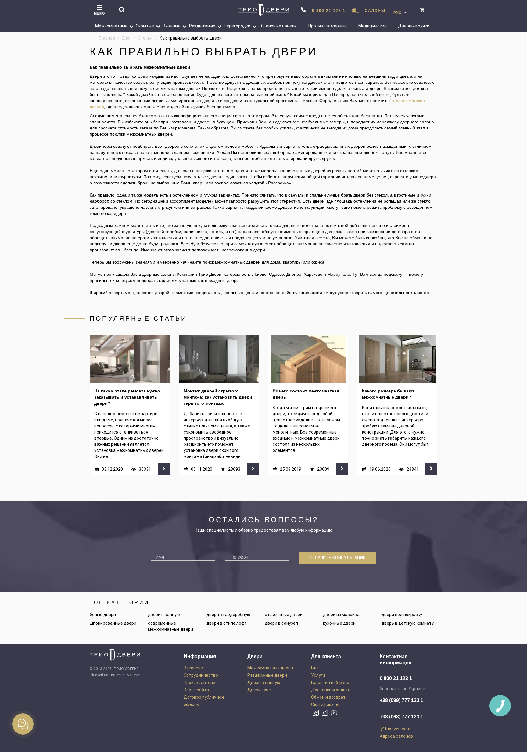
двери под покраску (402, 614)
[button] (129, 26)
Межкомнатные (111, 25)
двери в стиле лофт (226, 623)
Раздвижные (202, 25)
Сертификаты (325, 704)
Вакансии (193, 667)
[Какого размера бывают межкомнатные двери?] (397, 359)
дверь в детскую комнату (408, 623)
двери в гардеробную (228, 614)
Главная (107, 38)
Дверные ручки (413, 25)
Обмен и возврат (328, 697)
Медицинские (372, 25)
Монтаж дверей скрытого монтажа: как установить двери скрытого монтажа (218, 397)
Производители (199, 682)
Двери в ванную (263, 682)
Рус (398, 13)
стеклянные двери (284, 614)
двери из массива (341, 614)
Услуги (318, 675)
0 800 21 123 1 (329, 11)
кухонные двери (339, 623)
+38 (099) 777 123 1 (401, 700)
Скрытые (145, 25)
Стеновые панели (279, 25)
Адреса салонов (396, 736)
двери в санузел (281, 623)
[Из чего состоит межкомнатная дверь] (308, 359)
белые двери (103, 614)
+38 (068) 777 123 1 (401, 716)
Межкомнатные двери (270, 667)
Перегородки (237, 25)
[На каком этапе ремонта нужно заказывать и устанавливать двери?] (130, 359)
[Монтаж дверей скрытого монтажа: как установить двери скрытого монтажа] (219, 359)
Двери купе (259, 689)
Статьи (145, 38)
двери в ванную (164, 614)
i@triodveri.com (395, 728)
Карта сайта (196, 689)
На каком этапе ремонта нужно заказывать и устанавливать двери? (127, 397)
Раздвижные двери (267, 675)
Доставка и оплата (330, 689)
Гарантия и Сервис (330, 682)
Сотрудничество (201, 675)
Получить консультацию (338, 557)
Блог (126, 38)
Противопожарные (327, 25)
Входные (172, 25)
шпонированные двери (113, 623)
